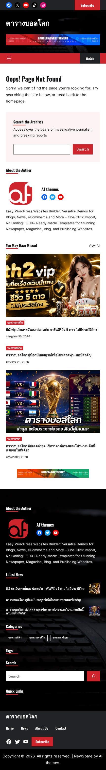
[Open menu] (9, 58)
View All (94, 245)
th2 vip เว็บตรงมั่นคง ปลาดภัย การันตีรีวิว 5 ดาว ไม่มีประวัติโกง (51, 329)
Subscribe (42, 741)
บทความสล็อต (14, 348)
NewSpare (83, 756)
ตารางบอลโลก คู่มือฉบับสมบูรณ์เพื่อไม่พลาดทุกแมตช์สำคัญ (48, 354)
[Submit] (93, 676)
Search (82, 149)
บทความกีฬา (13, 439)
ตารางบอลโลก (27, 22)
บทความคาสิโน (15, 322)
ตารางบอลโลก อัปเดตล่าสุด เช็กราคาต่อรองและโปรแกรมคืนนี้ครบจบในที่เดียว (50, 448)
